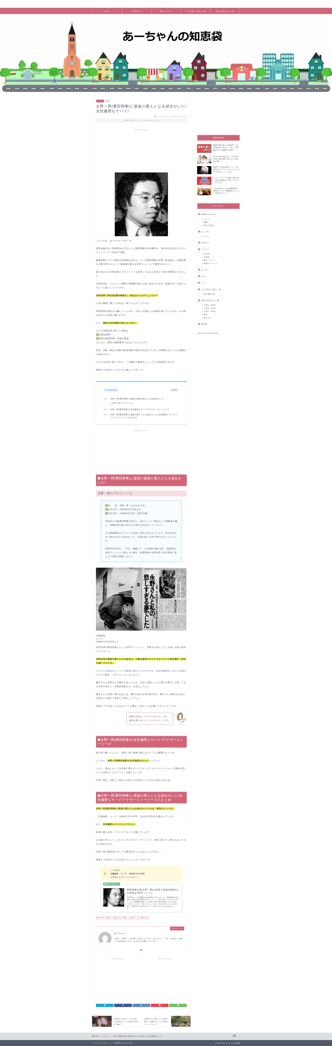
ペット (207, 219)
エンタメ (100, 101)
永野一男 (135, 918)
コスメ (207, 236)
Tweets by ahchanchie (207, 333)
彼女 (109, 918)
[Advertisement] (141, 150)
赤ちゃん (208, 318)
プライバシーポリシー (102, 1043)
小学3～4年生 (210, 308)
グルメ (204, 276)
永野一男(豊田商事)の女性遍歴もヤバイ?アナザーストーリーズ (139, 409)
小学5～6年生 (210, 311)
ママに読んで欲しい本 (195, 11)
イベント (205, 249)
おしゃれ (205, 232)
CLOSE (174, 390)
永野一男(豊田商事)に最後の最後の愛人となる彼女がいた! (137, 399)
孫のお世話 (208, 225)
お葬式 (207, 257)
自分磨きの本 (209, 294)
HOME (107, 11)
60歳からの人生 (208, 214)
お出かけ (137, 11)
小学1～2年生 (210, 305)
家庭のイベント (210, 263)
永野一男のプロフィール (122, 403)
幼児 (206, 315)
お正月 (207, 254)
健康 (206, 222)
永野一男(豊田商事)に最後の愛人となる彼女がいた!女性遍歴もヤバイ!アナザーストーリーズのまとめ (143, 416)
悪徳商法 (118, 918)
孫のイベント (166, 11)
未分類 (204, 324)
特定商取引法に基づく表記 (123, 1043)
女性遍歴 (101, 918)
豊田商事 (145, 918)
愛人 (126, 918)
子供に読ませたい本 (225, 11)
